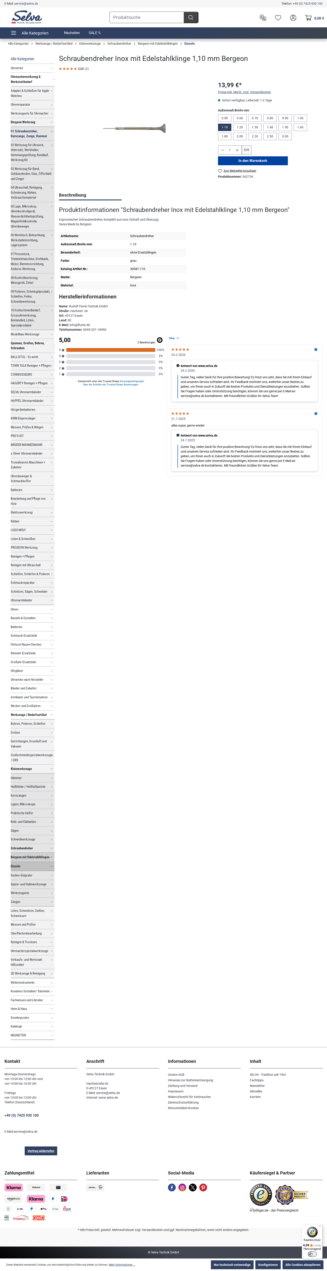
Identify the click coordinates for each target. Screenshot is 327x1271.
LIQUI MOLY (18, 530)
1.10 (225, 127)
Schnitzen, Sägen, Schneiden (29, 592)
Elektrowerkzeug (21, 512)
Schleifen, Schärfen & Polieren (30, 574)
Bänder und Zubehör (24, 688)
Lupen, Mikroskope (23, 804)
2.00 (240, 136)
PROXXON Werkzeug (24, 548)
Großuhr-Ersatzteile (23, 662)
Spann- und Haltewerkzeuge (28, 884)
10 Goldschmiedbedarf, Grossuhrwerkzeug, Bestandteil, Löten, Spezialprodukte (25, 317)
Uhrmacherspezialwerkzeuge (29, 951)
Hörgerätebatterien (23, 410)
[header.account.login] (292, 17)
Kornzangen (18, 796)
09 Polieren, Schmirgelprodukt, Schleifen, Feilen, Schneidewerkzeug (30, 297)
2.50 (270, 136)
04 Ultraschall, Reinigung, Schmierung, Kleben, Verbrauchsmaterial (26, 192)
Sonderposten (20, 1018)
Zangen (15, 902)
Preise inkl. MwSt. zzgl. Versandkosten (244, 92)
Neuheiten (72, 33)
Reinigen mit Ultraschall (25, 565)
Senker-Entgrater (21, 875)
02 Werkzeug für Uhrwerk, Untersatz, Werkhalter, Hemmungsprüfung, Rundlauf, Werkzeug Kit (30, 152)
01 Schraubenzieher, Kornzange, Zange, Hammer (29, 133)
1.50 (285, 127)
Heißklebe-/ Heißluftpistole (28, 787)
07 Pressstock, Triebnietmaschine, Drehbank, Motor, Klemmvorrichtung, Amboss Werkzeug (30, 261)
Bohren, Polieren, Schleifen (28, 724)
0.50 (225, 118)
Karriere (255, 1097)
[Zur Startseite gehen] (26, 17)
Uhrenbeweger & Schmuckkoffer (21, 478)
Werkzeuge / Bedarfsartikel (29, 715)
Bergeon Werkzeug (23, 122)
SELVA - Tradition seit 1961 (268, 1074)
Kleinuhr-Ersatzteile (23, 653)
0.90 (285, 118)
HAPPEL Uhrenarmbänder (27, 401)
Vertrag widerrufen (41, 1151)
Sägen (15, 831)
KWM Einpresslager (23, 418)
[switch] (312, 1254)
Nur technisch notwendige (232, 1265)
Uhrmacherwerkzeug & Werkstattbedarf (26, 79)
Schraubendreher (22, 848)
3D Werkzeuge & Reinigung (28, 973)
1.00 (300, 118)
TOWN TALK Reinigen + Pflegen (31, 366)
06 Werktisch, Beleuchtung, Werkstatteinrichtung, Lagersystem (28, 240)
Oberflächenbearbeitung (26, 933)
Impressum (176, 1091)
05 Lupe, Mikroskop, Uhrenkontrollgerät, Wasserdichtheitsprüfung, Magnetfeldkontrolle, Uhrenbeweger (27, 216)
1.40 (270, 127)
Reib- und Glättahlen (23, 822)
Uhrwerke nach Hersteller (27, 680)
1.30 (255, 127)
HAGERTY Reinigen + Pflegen (29, 383)
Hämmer (16, 778)
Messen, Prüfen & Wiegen (27, 427)
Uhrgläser (17, 671)
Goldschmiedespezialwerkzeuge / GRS (31, 757)
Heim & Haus (19, 1009)
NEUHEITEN (18, 1035)
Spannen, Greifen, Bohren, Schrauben (28, 345)
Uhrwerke (17, 68)
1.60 (300, 127)
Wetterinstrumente (22, 983)
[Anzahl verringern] (222, 150)
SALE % (95, 33)
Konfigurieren (268, 1265)
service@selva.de (26, 3)
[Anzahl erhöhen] (237, 150)
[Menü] (320, 1227)
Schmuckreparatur (23, 583)
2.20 (255, 136)
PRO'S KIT (17, 436)
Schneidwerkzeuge (23, 839)
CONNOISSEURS (21, 375)
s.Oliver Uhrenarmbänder (27, 453)
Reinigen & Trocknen (24, 942)
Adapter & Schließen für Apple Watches (30, 93)
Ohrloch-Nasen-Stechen (26, 645)
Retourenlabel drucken (183, 1108)
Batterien (16, 490)
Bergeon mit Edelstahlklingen (30, 857)
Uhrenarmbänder (21, 600)
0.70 (255, 118)
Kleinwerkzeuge (21, 769)
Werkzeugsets (20, 893)
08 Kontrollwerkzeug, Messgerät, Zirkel (24, 280)
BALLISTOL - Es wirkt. (25, 357)
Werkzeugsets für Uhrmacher (29, 113)
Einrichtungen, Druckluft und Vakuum (29, 743)
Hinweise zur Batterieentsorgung (190, 1080)
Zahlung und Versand (183, 1086)
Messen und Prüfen (23, 925)
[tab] (90, 195)
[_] (134, 128)
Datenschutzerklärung (183, 1102)
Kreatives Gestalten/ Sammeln (30, 991)
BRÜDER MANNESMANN (26, 445)
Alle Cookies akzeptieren (303, 1265)
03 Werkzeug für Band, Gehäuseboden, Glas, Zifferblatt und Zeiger (31, 174)
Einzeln (15, 866)
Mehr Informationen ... (122, 1264)
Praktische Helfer (22, 813)
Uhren (14, 609)
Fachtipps (257, 1080)
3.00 (285, 136)
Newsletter (257, 1086)
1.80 (225, 136)
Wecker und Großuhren (25, 706)
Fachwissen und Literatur (27, 1000)
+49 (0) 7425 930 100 (308, 3)
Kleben (15, 521)
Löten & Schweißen (23, 539)
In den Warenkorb (252, 161)
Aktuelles (256, 1091)
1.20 (240, 127)
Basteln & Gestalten (23, 618)
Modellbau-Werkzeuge (25, 334)
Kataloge (16, 1026)
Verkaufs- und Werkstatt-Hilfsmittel (27, 962)
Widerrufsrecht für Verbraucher (189, 1097)
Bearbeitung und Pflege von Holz (28, 501)
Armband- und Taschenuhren (29, 697)
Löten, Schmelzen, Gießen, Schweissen (28, 913)
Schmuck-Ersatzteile (24, 636)
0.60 (240, 118)
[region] (134, 128)
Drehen (15, 733)
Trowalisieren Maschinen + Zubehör (28, 464)
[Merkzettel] (277, 17)
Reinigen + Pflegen (22, 556)
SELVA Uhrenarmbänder (26, 392)
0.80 (270, 118)
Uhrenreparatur (20, 105)
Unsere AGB (176, 1074)
